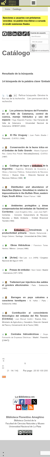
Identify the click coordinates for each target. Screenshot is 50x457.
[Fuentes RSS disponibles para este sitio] (25, 377)
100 (41, 370)
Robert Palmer (29, 196)
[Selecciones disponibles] (15, 95)
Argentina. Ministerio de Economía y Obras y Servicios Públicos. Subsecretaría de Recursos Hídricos (25, 172)
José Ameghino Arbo (23, 211)
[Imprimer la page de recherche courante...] (11, 95)
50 (38, 370)
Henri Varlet (36, 270)
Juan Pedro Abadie (38, 135)
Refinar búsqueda (27, 95)
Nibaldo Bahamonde (37, 233)
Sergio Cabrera (8, 236)
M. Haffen (33, 300)
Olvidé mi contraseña (41, 50)
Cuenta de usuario (38, 33)
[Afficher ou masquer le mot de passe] (33, 46)
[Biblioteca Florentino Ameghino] (9, 3)
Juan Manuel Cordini (23, 319)
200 (46, 370)
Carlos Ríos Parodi (14, 153)
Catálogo (16, 53)
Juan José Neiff (40, 211)
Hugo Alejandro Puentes (22, 120)
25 (35, 370)
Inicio (7, 8)
